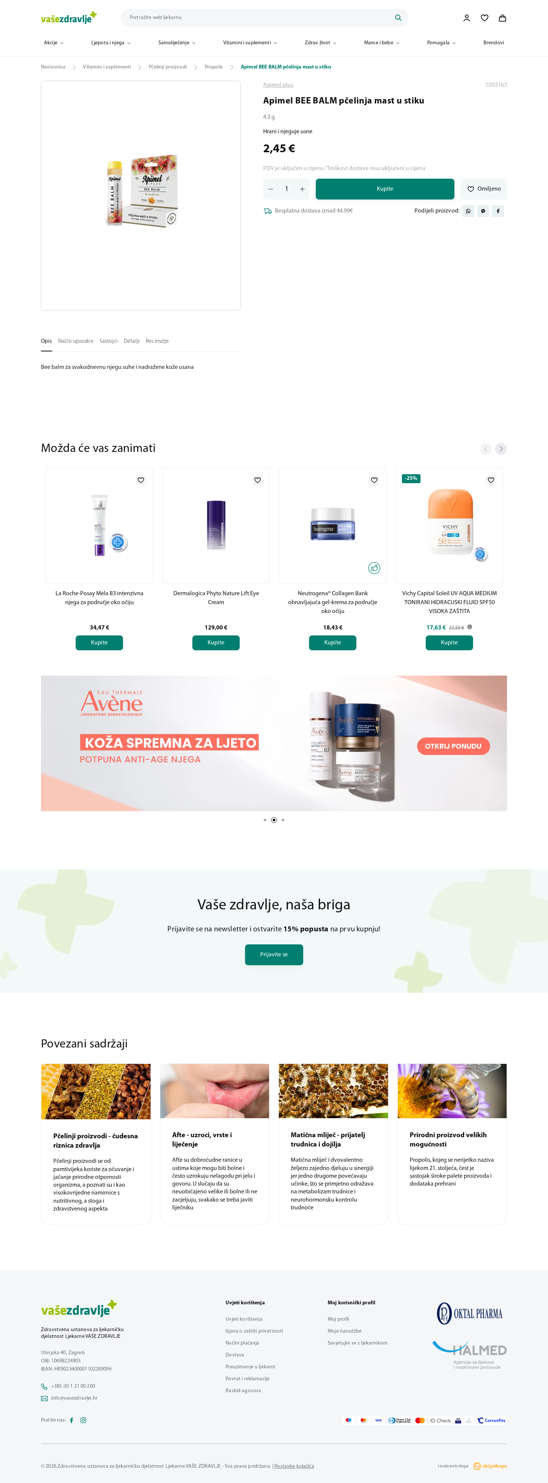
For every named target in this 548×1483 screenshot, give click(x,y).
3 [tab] (283, 820)
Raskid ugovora (243, 1391)
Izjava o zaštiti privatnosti (254, 1331)
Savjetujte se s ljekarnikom (358, 1343)
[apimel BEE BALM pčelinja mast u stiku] (469, 1313)
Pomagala (438, 43)
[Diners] (400, 1420)
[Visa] (378, 1420)
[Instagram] (83, 1420)
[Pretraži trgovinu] (398, 17)
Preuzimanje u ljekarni (250, 1367)
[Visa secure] (458, 1420)
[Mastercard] (363, 1420)
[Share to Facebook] (498, 211)
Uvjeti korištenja (244, 1319)
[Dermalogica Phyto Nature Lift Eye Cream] (216, 524)
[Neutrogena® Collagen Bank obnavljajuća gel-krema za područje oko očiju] (332, 524)
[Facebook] (71, 1420)
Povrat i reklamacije (248, 1379)
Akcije (50, 43)
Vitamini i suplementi (247, 43)
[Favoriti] (484, 17)
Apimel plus (278, 85)
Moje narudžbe (345, 1331)
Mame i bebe (378, 43)
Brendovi (494, 43)
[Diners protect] (468, 1420)
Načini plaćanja (242, 1343)
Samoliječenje (173, 43)
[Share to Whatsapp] (468, 211)
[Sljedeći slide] (501, 449)
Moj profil (338, 1319)
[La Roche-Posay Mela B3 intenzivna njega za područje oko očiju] (99, 524)
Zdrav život (318, 43)
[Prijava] (466, 17)
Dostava (235, 1355)
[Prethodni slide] (486, 449)
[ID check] (433, 1420)
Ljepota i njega (108, 43)
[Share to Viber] (483, 211)
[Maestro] (348, 1420)
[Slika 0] (140, 195)
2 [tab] (274, 820)
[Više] (274, 743)
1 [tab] (265, 820)
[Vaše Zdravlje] (69, 18)
